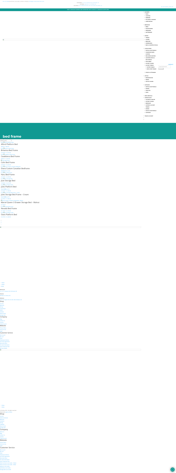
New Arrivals (148, 95)
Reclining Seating (151, 55)
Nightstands (149, 28)
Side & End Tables (151, 68)
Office (146, 75)
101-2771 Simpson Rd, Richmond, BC (90, 2)
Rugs (147, 13)
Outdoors (2, 421)
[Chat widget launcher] (172, 469)
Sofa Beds (148, 61)
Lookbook (2, 424)
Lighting (148, 15)
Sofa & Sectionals (4, 417)
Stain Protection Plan (5, 346)
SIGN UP (171, 6)
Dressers (148, 30)
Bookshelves (149, 77)
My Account (2, 335)
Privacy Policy (3, 328)
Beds (147, 26)
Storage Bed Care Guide (5, 469)
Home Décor (149, 21)
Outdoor (147, 84)
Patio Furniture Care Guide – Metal (8, 464)
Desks (147, 79)
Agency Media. (9, 412)
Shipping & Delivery (4, 340)
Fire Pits (148, 90)
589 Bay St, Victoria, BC (90, 4)
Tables (147, 37)
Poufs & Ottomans (151, 72)
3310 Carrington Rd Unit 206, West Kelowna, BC (90, 5)
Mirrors (148, 17)
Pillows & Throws (151, 19)
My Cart (2, 336)
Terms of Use (3, 329)
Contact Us (2, 320)
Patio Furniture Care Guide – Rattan (8, 463)
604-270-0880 (6, 1)
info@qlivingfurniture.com (36, 1)
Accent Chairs (150, 63)
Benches (148, 41)
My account (164, 6)
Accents (147, 12)
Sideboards (149, 43)
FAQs (1, 338)
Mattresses (149, 32)
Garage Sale (148, 97)
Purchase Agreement (5, 341)
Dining (146, 35)
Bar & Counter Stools (152, 45)
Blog (1, 319)
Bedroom (147, 24)
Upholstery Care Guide (5, 468)
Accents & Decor (150, 99)
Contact (170, 64)
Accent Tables (150, 65)
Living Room (148, 48)
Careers (2, 322)
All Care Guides (3, 348)
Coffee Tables (151, 67)
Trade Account (149, 115)
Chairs (147, 39)
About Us (2, 431)
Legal (1, 331)
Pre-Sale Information (4, 345)
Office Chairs (149, 81)
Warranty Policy (3, 343)
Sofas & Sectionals (151, 50)
